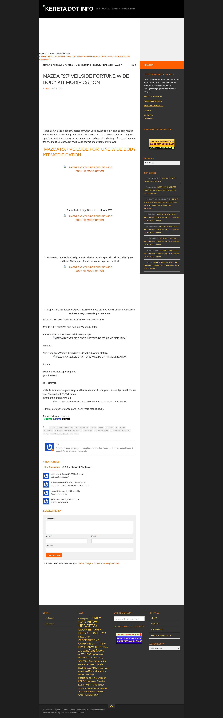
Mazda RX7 (48, 430)
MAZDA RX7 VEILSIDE (63, 430)
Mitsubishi (89, 674)
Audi (85, 651)
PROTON (91, 684)
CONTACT (155, 624)
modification (88, 430)
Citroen (91, 661)
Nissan (102, 677)
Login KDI (147, 110)
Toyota (103, 688)
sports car (47, 434)
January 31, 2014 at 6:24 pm (72, 474)
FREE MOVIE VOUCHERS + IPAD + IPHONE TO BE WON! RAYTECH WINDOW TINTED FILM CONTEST (161, 217)
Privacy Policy (149, 118)
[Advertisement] (93, 36)
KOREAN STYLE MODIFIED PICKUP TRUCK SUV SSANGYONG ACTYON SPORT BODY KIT (160, 190)
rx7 (129, 430)
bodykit (100, 427)
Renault (100, 685)
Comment (50, 519)
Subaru (81, 688)
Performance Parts (101, 430)
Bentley (101, 654)
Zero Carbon (49, 624)
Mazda (118, 65)
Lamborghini (99, 668)
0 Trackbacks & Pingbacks (78, 467)
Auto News (96, 651)
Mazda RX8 (77, 430)
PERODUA (83, 681)
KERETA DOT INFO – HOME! (161, 635)
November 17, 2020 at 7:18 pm (67, 499)
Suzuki (96, 688)
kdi (47, 88)
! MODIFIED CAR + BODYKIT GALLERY (94, 65)
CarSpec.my (49, 618)
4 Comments (53, 467)
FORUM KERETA (157, 630)
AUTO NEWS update (88, 654)
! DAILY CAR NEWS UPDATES (58, 65)
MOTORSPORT (86, 678)
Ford (84, 664)
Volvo (93, 692)
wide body (64, 434)
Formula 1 (91, 664)
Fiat (79, 665)
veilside (56, 434)
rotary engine (115, 430)
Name (49, 536)
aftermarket (84, 427)
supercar (89, 688)
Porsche (101, 681)
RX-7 (124, 430)
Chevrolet (83, 661)
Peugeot (92, 681)
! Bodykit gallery (83, 619)
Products (81, 685)
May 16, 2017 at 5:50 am (76, 482)
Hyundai (82, 668)
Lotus (85, 671)
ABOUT (154, 618)
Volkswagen (84, 691)
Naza (96, 678)
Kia (93, 668)
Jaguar (89, 668)
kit (116, 427)
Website (49, 545)
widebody (74, 434)
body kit (93, 427)
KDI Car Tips (148, 115)
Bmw (81, 657)
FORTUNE (109, 427)
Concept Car (100, 661)
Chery (101, 658)
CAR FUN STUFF (91, 658)
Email (94, 536)
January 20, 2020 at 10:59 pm (70, 491)
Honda (99, 664)
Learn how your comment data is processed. (99, 563)
